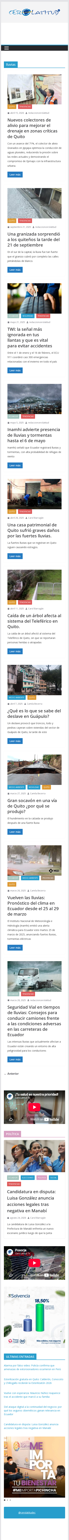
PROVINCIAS (47, 878)
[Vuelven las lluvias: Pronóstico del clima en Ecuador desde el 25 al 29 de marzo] (34, 860)
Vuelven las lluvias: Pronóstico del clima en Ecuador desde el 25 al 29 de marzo (33, 906)
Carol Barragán (36, 517)
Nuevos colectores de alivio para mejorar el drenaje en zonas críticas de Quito (32, 128)
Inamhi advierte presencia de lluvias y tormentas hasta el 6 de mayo (33, 434)
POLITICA (42, 1177)
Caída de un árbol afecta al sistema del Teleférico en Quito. (34, 621)
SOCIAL (53, 1177)
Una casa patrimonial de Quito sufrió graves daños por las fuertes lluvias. (33, 530)
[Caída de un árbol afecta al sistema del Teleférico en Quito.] (34, 585)
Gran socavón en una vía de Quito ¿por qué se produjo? (32, 805)
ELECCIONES (27, 1177)
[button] (4, 1500)
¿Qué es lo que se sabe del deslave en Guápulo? (34, 713)
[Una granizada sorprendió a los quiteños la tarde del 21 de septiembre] (34, 203)
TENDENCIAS (25, 106)
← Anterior (11, 1074)
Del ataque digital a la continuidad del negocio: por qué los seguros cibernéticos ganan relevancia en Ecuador (33, 1410)
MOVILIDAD (34, 787)
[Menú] (6, 48)
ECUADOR (13, 316)
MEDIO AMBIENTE (16, 697)
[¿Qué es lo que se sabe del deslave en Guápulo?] (34, 680)
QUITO (12, 106)
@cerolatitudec (27, 1512)
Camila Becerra (34, 703)
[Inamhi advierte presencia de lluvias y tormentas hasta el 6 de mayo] (34, 399)
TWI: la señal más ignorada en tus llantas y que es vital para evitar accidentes (29, 337)
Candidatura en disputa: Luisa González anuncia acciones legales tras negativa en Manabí (31, 1201)
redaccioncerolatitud (38, 112)
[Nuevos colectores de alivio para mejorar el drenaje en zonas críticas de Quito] (34, 89)
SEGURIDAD (27, 316)
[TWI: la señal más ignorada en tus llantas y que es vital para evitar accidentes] (34, 298)
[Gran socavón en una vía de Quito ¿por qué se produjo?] (34, 770)
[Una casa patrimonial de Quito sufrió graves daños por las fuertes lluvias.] (34, 494)
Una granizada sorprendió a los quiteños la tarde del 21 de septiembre (33, 239)
